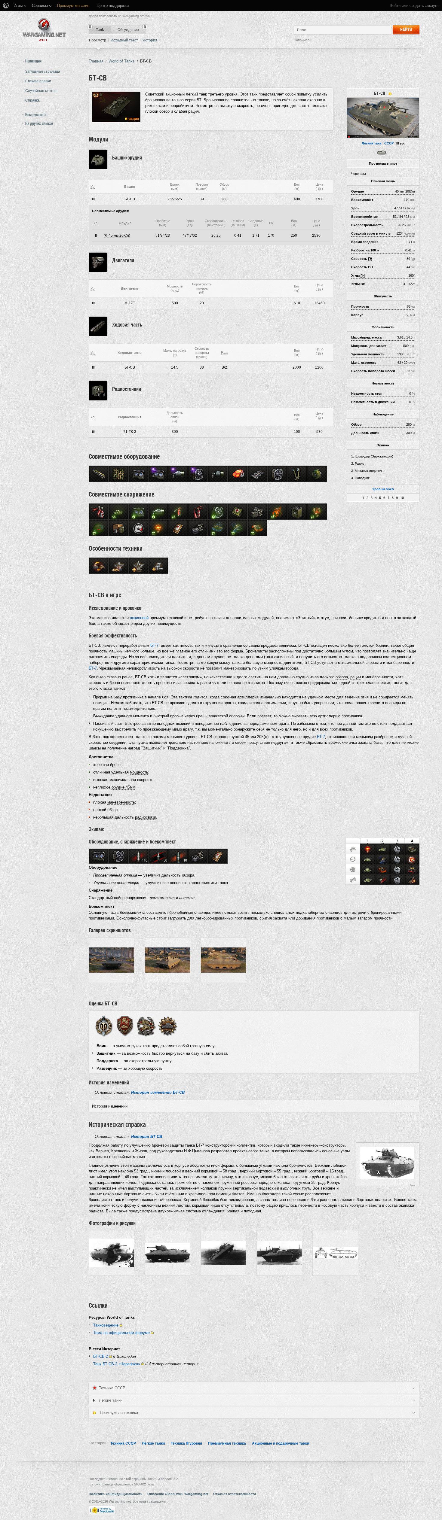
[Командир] (353, 849)
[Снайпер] (411, 860)
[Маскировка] (382, 849)
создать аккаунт (424, 5)
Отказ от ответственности (234, 1494)
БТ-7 (154, 645)
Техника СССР (123, 1443)
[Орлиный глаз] (411, 849)
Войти (395, 5)
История (150, 40)
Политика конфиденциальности (116, 1494)
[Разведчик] (168, 1025)
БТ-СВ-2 (100, 1356)
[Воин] (104, 1025)
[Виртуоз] (382, 870)
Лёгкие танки (153, 1443)
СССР (389, 143)
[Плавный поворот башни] (382, 860)
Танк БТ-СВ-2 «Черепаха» (116, 1364)
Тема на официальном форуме (121, 1332)
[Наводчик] (353, 859)
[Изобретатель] (411, 880)
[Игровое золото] (94, 1412)
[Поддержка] (146, 1025)
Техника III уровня (186, 1443)
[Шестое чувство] (367, 849)
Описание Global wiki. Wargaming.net (177, 1494)
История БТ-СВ (146, 1136)
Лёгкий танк (372, 143)
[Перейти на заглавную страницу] (44, 29)
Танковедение (105, 1325)
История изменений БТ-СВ (158, 1092)
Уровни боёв (383, 489)
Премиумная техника (227, 1443)
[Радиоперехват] (382, 880)
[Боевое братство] (397, 849)
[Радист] (353, 880)
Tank (100, 30)
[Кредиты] (319, 188)
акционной (139, 618)
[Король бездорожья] (411, 870)
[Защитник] (125, 1025)
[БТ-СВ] (383, 118)
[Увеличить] (412, 1184)
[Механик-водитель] (353, 870)
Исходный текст (124, 40)
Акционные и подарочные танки (280, 1443)
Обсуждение (128, 30)
